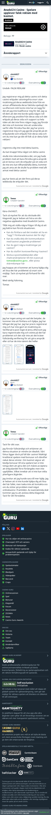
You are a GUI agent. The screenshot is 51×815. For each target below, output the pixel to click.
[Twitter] (8, 528)
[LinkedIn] (22, 528)
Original (15, 83)
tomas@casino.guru (17, 260)
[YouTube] (17, 528)
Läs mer (26, 813)
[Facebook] (3, 528)
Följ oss (5, 525)
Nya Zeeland (17, 79)
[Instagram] (13, 528)
